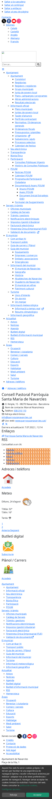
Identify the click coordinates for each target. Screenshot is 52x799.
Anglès (14, 34)
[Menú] (3, 69)
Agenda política (14, 453)
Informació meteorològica (20, 663)
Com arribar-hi (13, 643)
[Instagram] (19, 20)
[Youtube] (14, 20)
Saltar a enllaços (12, 8)
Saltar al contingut (14, 5)
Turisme (10, 660)
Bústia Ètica (12, 600)
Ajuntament (8, 583)
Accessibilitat (13, 753)
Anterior (6, 530)
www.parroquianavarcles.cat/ (30, 420)
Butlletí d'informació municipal (22, 686)
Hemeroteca (12, 693)
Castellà (15, 31)
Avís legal (11, 750)
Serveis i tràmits (10, 610)
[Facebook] (9, 20)
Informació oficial (15, 590)
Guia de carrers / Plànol (18, 650)
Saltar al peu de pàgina (16, 11)
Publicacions (12, 463)
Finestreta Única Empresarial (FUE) (24, 633)
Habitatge (11, 720)
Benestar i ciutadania (17, 703)
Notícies (10, 459)
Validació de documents (18, 637)
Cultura (10, 710)
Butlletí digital (13, 683)
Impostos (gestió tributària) (20, 627)
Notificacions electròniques (20, 623)
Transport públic (14, 647)
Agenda (10, 449)
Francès (15, 41)
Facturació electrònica (17, 630)
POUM (9, 607)
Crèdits (10, 740)
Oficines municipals (16, 613)
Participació (12, 603)
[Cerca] (38, 64)
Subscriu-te (8, 554)
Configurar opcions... (11, 789)
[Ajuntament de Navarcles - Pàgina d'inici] (19, 56)
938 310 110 (20, 410)
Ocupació (11, 700)
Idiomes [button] (10, 24)
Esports (10, 716)
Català (14, 28)
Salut (8, 726)
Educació (11, 713)
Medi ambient (13, 723)
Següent (14, 530)
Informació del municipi (18, 657)
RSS (8, 690)
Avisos (9, 456)
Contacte (6, 17)
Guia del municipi (15, 653)
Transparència (13, 597)
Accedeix (6, 487)
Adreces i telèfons (16, 388)
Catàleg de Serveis (15, 617)
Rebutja (13, 794)
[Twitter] (4, 20)
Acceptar (37, 794)
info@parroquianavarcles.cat (17, 417)
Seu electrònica (14, 593)
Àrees (5, 696)
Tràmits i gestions (15, 620)
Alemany (15, 38)
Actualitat (7, 670)
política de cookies (28, 785)
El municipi (7, 640)
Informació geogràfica (18, 667)
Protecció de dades (16, 746)
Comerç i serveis (14, 706)
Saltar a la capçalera (14, 1)
